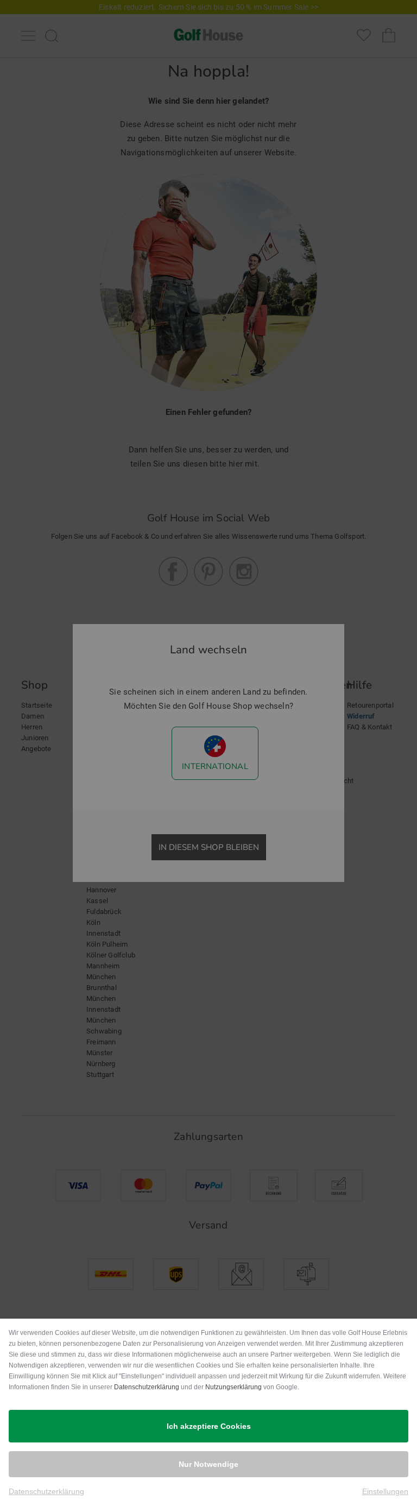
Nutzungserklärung (233, 1387)
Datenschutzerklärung (146, 1387)
